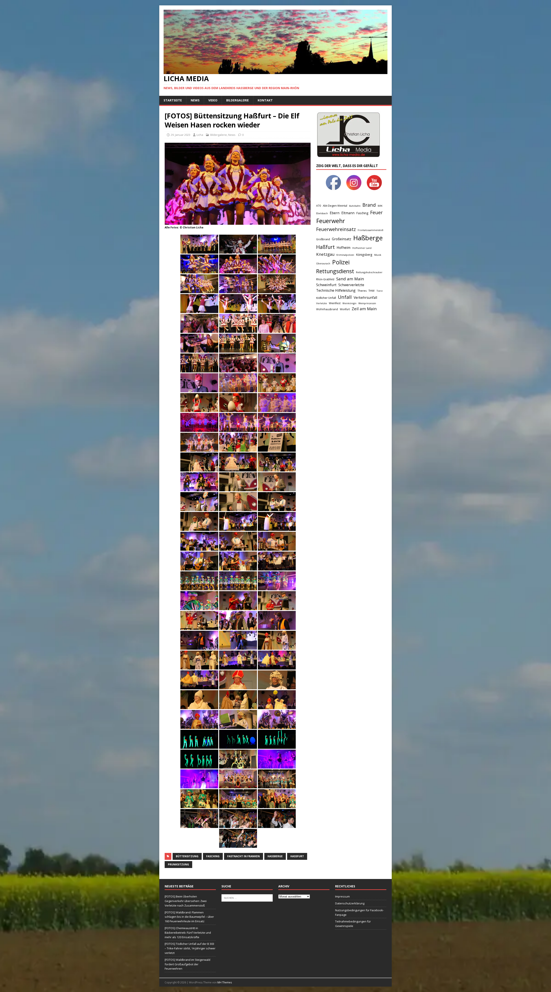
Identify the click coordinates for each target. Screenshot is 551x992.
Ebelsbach (322, 213)
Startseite (173, 100)
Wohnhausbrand (327, 309)
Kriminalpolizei (345, 254)
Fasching (213, 856)
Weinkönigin (349, 303)
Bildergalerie (237, 100)
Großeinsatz (341, 239)
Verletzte (321, 303)
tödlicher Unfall (326, 298)
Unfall (345, 297)
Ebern (334, 213)
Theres (362, 291)
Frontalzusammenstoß (370, 230)
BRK (380, 205)
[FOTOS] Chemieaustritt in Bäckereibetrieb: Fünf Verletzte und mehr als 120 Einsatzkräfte (188, 932)
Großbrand (323, 239)
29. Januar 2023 (180, 135)
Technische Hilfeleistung (336, 290)
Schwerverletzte (351, 284)
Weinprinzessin (367, 303)
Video (212, 100)
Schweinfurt (326, 284)
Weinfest (335, 303)
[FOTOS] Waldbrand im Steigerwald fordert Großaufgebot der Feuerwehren (187, 964)
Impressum (342, 896)
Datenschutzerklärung (349, 903)
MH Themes (224, 982)
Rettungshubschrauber (369, 272)
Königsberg (364, 255)
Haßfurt (297, 856)
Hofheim (343, 247)
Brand (369, 205)
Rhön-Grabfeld (325, 279)
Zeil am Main (364, 309)
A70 (318, 206)
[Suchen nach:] (247, 898)
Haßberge (275, 856)
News (195, 100)
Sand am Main (350, 278)
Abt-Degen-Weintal (335, 206)
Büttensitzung (187, 856)
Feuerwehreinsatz (336, 229)
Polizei (341, 262)
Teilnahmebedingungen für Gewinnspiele (353, 923)
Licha (200, 135)
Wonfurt (345, 309)
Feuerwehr (330, 221)
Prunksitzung (178, 864)
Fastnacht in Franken (243, 856)
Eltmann (347, 213)
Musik (377, 254)
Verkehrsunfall (365, 297)
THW (371, 291)
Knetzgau (325, 254)
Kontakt (265, 100)
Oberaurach (323, 263)
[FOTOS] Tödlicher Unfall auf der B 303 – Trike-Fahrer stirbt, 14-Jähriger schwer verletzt (190, 948)
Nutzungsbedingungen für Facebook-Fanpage (359, 912)
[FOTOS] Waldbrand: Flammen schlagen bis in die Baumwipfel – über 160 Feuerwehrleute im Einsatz (189, 916)
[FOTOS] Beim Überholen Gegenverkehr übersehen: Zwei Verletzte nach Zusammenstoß (186, 900)
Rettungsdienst (335, 271)
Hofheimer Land (361, 248)
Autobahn (355, 205)
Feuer (376, 212)
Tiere (379, 290)
